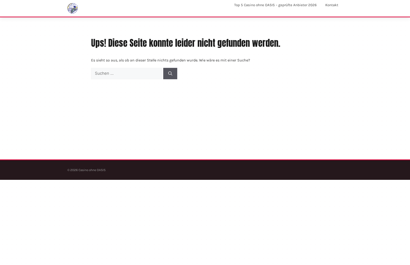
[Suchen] (170, 73)
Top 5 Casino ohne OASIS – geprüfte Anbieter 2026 (275, 5)
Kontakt (331, 5)
